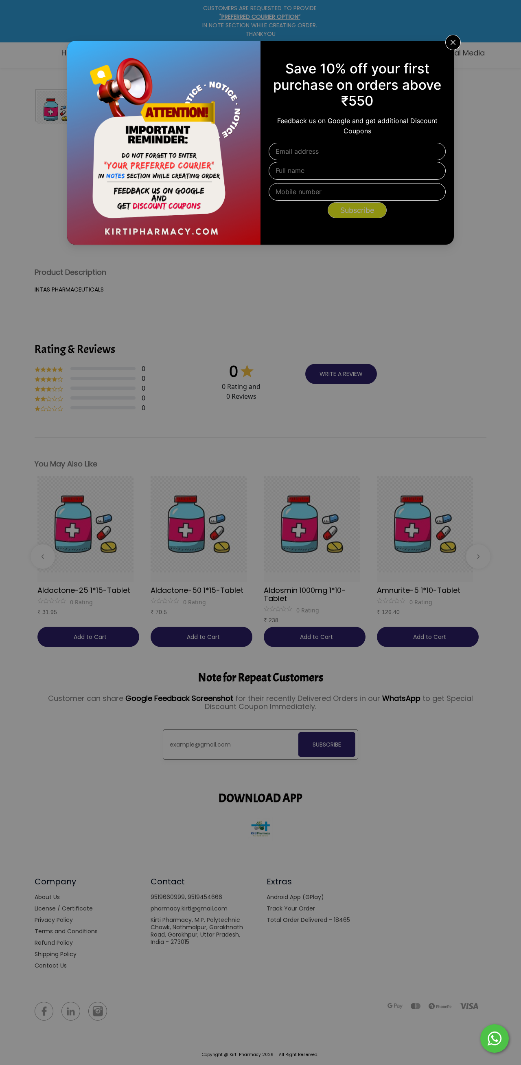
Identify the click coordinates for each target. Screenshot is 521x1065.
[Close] (442, 52)
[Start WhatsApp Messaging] (494, 1037)
